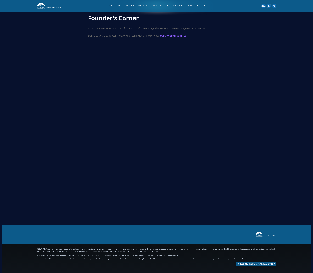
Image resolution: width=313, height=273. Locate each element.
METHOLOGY (143, 6)
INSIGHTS (164, 6)
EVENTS (154, 6)
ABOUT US (130, 6)
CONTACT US (200, 6)
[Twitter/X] (269, 6)
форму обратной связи (173, 35)
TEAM (189, 6)
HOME (110, 6)
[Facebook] (274, 6)
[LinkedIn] (263, 6)
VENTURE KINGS (178, 6)
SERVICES (119, 6)
